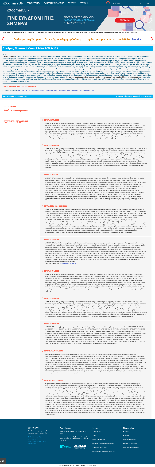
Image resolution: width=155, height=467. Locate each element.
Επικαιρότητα (96, 431)
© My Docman (67, 465)
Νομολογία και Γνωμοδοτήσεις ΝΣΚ (103, 451)
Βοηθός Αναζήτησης (130, 443)
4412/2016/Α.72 (88, 91)
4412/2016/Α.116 (51, 91)
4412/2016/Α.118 (64, 91)
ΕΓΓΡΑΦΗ (84, 3)
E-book (94, 435)
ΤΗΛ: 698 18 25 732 (34, 439)
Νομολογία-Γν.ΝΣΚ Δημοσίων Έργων (106, 33)
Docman (6, 33)
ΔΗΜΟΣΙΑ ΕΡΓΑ (81, 33)
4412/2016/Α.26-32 (37, 91)
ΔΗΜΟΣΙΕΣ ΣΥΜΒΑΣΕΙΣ (36, 33)
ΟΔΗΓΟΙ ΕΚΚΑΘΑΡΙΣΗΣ (54, 3)
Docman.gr (32, 443)
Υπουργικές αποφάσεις (99, 447)
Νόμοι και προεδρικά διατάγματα (103, 443)
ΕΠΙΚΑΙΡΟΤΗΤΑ (33, 3)
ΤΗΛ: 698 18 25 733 (34, 437)
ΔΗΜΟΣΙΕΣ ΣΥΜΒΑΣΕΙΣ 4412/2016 (60, 33)
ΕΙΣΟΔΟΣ (72, 3)
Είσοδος (136, 39)
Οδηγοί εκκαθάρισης (98, 439)
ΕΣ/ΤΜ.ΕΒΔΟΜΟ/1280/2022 (68, 263)
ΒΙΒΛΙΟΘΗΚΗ (19, 33)
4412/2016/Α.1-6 (24, 91)
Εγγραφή (126, 435)
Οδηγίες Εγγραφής (129, 439)
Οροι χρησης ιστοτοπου (131, 447)
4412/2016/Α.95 (76, 91)
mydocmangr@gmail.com (37, 441)
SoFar (94, 465)
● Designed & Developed (80, 465)
